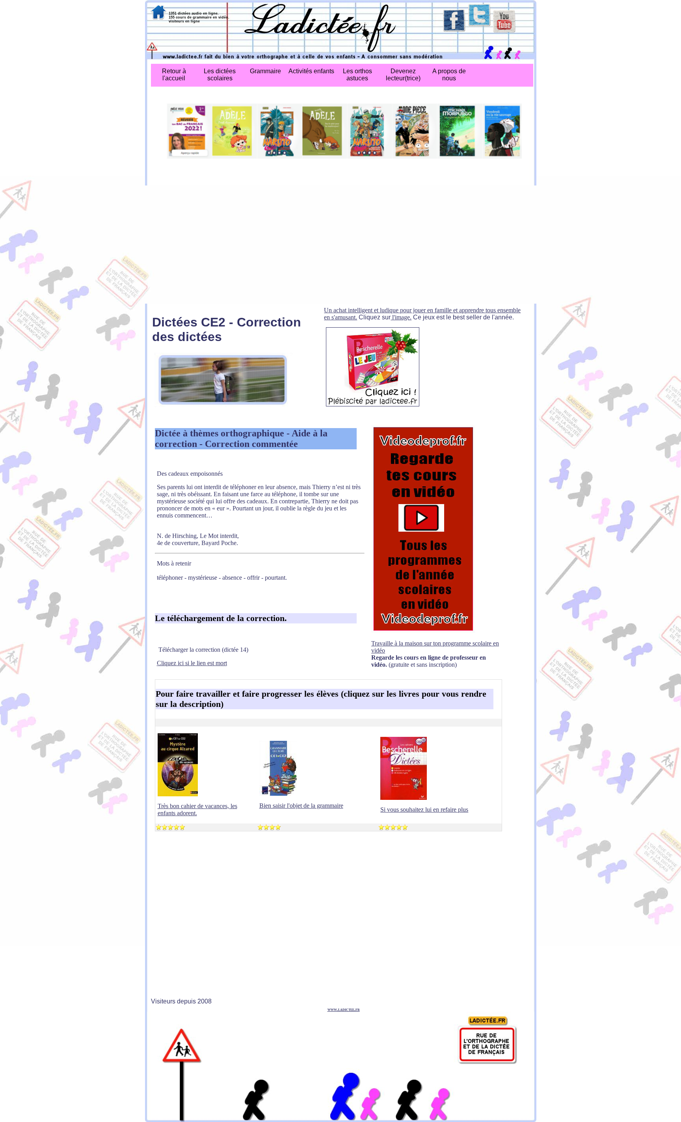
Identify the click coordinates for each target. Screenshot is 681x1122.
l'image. (401, 317)
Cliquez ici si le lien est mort (192, 663)
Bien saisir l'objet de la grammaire (301, 805)
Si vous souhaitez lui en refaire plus (424, 809)
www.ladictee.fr (343, 1009)
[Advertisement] (340, 244)
